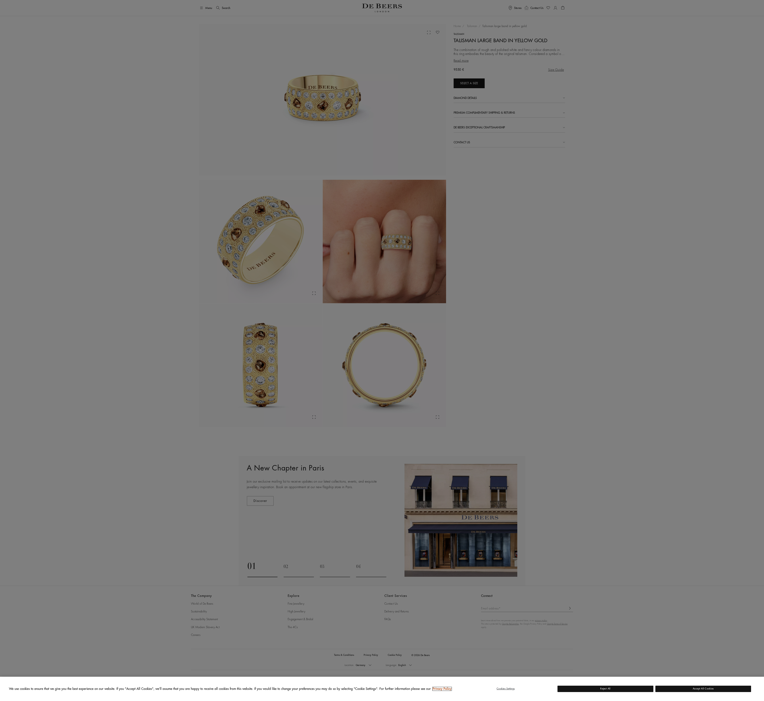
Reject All (605, 688)
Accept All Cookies (703, 688)
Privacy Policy (442, 688)
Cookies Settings (506, 688)
